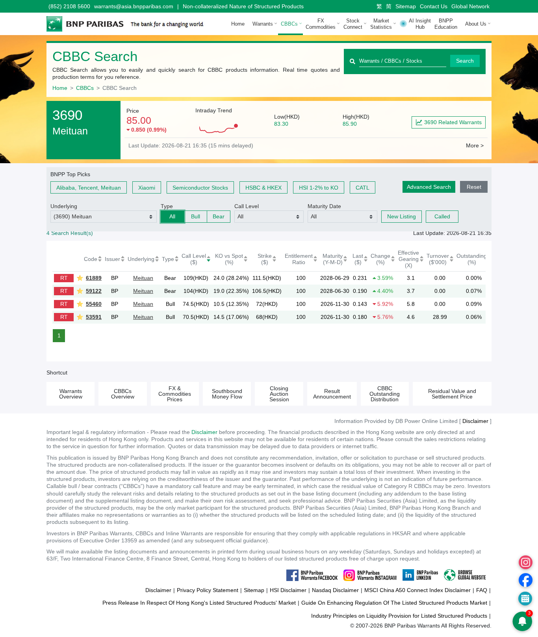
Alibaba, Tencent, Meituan (88, 187)
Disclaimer (204, 432)
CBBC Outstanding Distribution (384, 393)
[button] (103, 216)
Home (238, 24)
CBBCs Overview (122, 394)
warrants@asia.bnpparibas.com (133, 6)
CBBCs (85, 88)
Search (465, 61)
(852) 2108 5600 (69, 6)
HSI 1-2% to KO (318, 187)
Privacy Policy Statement (207, 590)
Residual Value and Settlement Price (452, 394)
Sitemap (405, 6)
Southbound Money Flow (227, 394)
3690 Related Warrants (453, 122)
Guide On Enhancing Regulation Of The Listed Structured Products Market (394, 603)
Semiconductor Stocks (200, 187)
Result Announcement (332, 394)
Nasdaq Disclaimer (335, 590)
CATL (362, 187)
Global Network (470, 6)
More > (475, 145)
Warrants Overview (70, 394)
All (172, 216)
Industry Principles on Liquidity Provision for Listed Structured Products (399, 616)
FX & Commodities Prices (174, 393)
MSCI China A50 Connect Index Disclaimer (417, 590)
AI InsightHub (420, 24)
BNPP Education (445, 24)
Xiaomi (146, 187)
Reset (474, 187)
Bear (218, 216)
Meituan (143, 278)
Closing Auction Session (279, 393)
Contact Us (433, 6)
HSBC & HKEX (263, 187)
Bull (195, 216)
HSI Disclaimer (288, 590)
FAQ (481, 590)
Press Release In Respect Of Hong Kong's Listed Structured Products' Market (199, 603)
